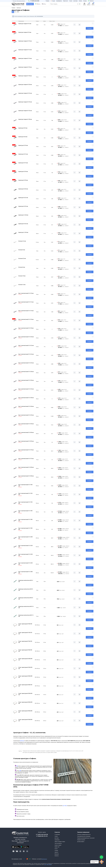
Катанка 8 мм (21, 267)
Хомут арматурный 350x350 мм (25, 694)
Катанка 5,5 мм (22, 241)
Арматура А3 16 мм (23, 171)
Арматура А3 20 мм (23, 188)
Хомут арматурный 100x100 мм (25, 624)
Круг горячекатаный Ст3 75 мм (26, 458)
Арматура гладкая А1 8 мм (24, 32)
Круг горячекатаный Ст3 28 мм (26, 371)
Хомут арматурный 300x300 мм (25, 676)
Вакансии (57, 854)
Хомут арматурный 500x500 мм (25, 720)
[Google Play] (25, 847)
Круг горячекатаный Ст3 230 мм (25, 555)
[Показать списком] (13, 12)
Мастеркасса (44, 858)
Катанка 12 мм (21, 284)
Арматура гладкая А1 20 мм (25, 84)
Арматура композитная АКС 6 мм (25, 589)
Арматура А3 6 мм (22, 128)
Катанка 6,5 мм (22, 258)
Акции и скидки (58, 845)
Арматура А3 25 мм (23, 206)
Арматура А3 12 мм (23, 154)
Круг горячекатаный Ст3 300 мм (25, 572)
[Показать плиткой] (15, 12)
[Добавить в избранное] (93, 23)
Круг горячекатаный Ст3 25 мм (26, 362)
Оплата (80, 0)
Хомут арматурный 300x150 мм (25, 685)
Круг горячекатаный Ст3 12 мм (25, 302)
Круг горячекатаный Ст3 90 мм (26, 476)
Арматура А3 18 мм (23, 180)
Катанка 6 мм (21, 249)
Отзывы (85, 0)
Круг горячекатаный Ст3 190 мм (25, 529)
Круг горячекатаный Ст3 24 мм (26, 354)
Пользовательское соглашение (83, 836)
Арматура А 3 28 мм (23, 215)
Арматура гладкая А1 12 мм (25, 49)
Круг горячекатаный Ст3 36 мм (26, 397)
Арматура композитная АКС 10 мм (25, 607)
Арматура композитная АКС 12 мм (25, 615)
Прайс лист (65, 0)
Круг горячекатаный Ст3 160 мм (25, 511)
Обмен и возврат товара (60, 841)
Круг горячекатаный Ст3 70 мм (26, 449)
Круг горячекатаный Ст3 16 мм (25, 319)
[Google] (38, 4)
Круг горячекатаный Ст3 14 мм (25, 310)
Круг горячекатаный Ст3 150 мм (25, 502)
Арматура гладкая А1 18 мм (25, 75)
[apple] (44, 4)
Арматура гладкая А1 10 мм (25, 41)
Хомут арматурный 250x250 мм (25, 668)
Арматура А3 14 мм (23, 162)
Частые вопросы (58, 843)
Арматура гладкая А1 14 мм (25, 58)
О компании (57, 834)
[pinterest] (24, 851)
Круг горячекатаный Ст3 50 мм (26, 423)
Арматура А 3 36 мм (23, 232)
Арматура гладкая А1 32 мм (25, 110)
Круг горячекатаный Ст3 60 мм (26, 432)
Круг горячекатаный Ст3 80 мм (26, 467)
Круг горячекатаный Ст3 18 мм (25, 328)
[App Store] (16, 847)
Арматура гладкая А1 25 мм (25, 101)
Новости (56, 852)
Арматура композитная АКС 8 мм (25, 598)
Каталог (31, 4)
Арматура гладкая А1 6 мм (24, 23)
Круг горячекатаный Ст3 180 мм (25, 520)
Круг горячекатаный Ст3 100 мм (25, 485)
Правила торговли (81, 839)
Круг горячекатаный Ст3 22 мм (26, 345)
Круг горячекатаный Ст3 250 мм (25, 563)
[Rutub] (27, 851)
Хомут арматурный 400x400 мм (25, 711)
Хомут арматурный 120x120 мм (25, 633)
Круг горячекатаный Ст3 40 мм (26, 406)
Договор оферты (80, 841)
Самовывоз (57, 839)
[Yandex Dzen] (20, 851)
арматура (22, 740)
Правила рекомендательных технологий (85, 838)
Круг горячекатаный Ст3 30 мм (26, 380)
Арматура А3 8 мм (22, 136)
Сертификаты (59, 0)
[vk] (17, 851)
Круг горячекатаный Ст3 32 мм (26, 389)
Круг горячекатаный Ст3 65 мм (26, 441)
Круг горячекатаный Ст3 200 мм (25, 537)
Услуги (70, 0)
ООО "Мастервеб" (48, 864)
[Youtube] (13, 851)
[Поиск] (80, 4)
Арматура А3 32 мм (23, 223)
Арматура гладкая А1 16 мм (25, 67)
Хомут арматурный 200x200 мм (25, 659)
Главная (47, 0)
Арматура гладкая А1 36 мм (25, 119)
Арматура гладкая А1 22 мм (25, 93)
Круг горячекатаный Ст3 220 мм (25, 546)
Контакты (57, 855)
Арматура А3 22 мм (23, 197)
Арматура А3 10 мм (23, 145)
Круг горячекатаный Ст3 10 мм (25, 293)
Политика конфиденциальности (83, 834)
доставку (65, 805)
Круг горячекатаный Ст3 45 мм (26, 415)
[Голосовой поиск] (77, 4)
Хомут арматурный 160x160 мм (25, 650)
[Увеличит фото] (15, 24)
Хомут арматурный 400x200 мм (25, 702)
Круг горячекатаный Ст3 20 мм (26, 336)
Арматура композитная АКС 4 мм (25, 581)
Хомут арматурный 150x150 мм (25, 642)
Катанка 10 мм (21, 275)
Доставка (75, 0)
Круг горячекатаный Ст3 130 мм (25, 494)
